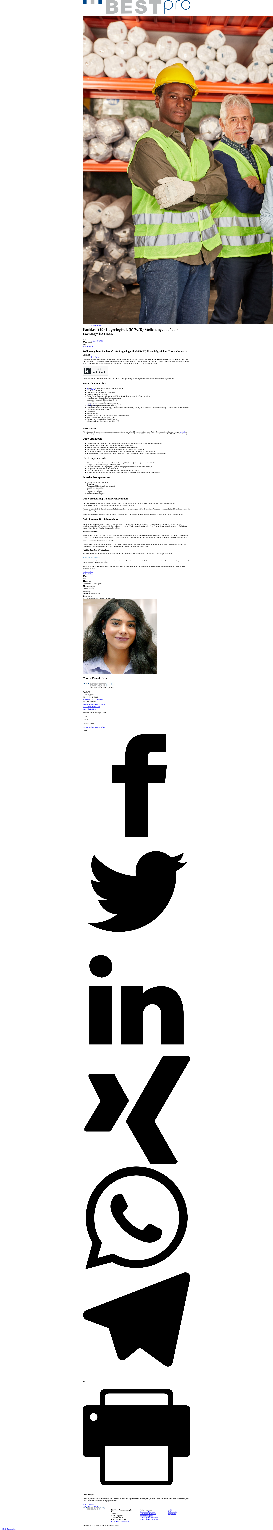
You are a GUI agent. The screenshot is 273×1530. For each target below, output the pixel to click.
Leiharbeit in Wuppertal (148, 1514)
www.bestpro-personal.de (91, 707)
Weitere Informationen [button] (90, 1506)
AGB (170, 1510)
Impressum (172, 1514)
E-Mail (182, 432)
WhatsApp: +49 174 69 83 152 (93, 699)
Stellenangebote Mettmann (149, 1519)
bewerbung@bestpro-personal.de (94, 704)
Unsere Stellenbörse (89, 709)
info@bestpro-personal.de (120, 1521)
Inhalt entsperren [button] (88, 1504)
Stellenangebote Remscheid (149, 1517)
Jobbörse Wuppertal (146, 1516)
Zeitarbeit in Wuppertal (147, 1512)
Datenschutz (172, 1512)
